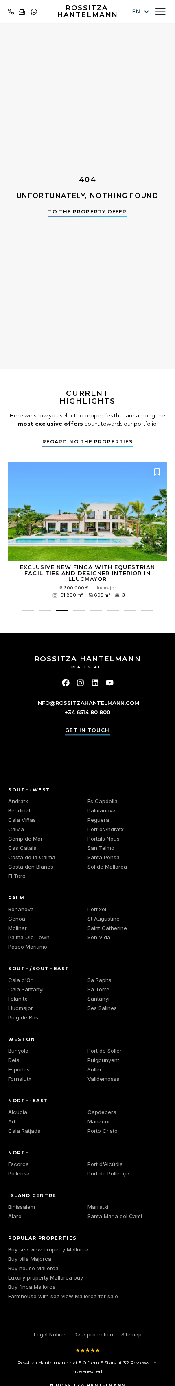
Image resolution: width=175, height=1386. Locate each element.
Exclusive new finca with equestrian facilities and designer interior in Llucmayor (87, 573)
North (19, 1153)
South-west (29, 790)
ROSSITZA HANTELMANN (87, 11)
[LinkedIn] (95, 682)
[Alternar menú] (160, 11)
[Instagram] (80, 682)
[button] (28, 610)
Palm (16, 898)
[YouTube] (110, 682)
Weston (21, 1039)
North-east (28, 1101)
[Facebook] (66, 682)
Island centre (32, 1195)
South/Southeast (39, 968)
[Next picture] (156, 515)
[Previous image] (18, 515)
